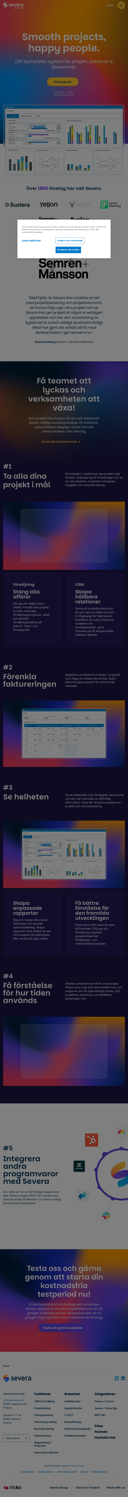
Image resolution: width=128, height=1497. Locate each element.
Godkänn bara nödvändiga (69, 241)
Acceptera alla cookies (68, 250)
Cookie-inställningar (31, 241)
